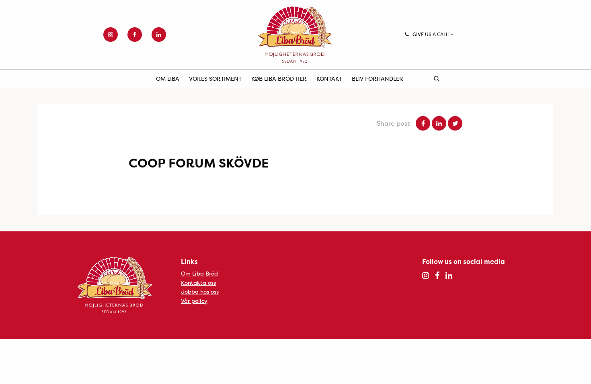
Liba (295, 34)
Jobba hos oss (200, 291)
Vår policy (194, 300)
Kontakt (329, 78)
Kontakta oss (198, 282)
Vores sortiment (215, 78)
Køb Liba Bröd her (279, 78)
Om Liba (167, 78)
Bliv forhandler (377, 78)
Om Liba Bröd (199, 273)
